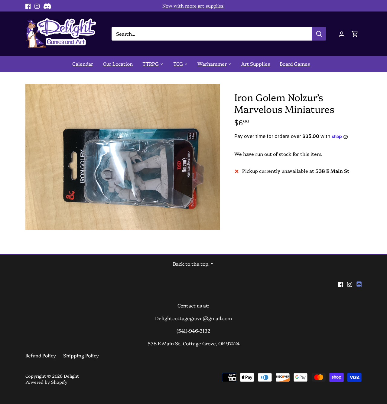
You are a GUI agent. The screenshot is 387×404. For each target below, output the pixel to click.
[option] (122, 157)
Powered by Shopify (46, 382)
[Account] (341, 33)
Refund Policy (40, 355)
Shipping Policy (81, 355)
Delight (71, 376)
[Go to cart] (355, 33)
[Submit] (319, 34)
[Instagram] (37, 5)
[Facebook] (28, 5)
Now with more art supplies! (193, 5)
